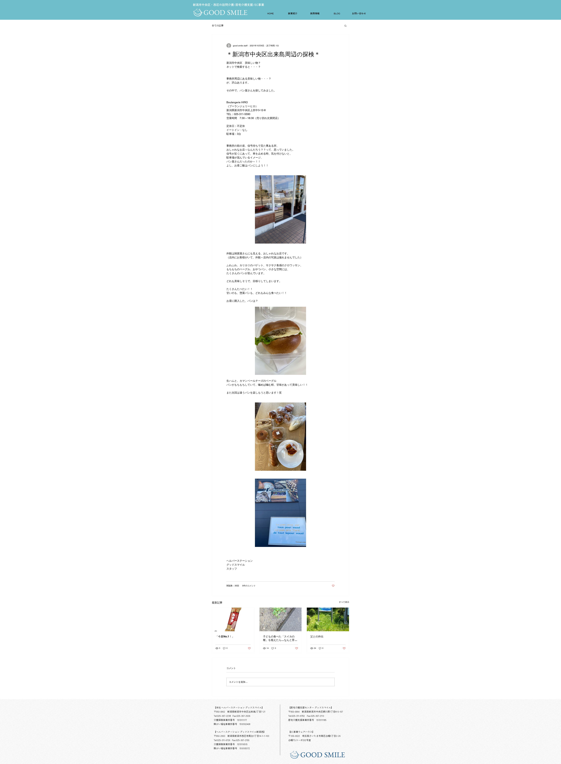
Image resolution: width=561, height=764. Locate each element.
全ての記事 (218, 25)
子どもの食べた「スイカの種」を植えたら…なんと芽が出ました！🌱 (280, 638)
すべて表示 (344, 602)
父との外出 (316, 636)
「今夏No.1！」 (224, 636)
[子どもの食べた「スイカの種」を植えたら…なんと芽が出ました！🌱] (280, 619)
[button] (293, 13)
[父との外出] (328, 619)
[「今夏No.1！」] (233, 619)
